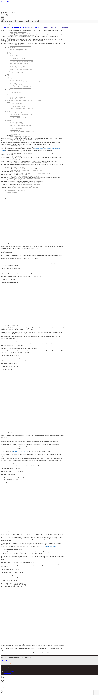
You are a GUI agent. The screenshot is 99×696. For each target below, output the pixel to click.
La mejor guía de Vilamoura (17, 156)
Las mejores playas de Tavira (17, 151)
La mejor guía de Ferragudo (17, 72)
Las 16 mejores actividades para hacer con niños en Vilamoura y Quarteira (28, 162)
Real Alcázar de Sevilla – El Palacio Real (20, 136)
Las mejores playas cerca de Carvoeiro (19, 63)
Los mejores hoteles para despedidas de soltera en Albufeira (25, 184)
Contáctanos (7, 673)
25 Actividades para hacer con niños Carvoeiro (21, 60)
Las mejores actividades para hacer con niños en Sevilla (24, 139)
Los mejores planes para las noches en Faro (21, 69)
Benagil (9, 52)
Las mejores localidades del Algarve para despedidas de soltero (26, 170)
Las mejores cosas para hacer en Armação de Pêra (22, 50)
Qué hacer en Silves (15, 145)
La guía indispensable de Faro (17, 66)
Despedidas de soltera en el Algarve (16, 179)
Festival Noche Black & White (17, 58)
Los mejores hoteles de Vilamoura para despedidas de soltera (25, 186)
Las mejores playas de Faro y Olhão (19, 67)
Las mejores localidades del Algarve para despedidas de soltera (26, 182)
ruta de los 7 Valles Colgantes (20, 451)
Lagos (55, 546)
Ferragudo (9, 71)
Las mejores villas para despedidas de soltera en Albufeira (24, 187)
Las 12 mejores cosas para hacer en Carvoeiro (21, 57)
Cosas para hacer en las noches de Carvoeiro (21, 61)
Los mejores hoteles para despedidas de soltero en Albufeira (25, 178)
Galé (8, 74)
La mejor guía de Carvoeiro (17, 55)
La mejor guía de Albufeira (16, 29)
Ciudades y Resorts (10, 25)
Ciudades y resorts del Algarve (20, 27)
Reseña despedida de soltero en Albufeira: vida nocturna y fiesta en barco (28, 172)
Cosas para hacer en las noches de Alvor (20, 46)
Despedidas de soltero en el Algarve (16, 167)
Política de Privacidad (9, 670)
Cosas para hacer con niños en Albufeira (20, 33)
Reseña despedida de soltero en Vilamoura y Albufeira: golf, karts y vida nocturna (30, 173)
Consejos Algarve (14, 189)
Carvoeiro (9, 53)
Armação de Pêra (11, 47)
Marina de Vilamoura (15, 159)
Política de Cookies (9, 671)
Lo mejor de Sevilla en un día (17, 140)
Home (6, 27)
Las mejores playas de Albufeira (18, 32)
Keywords (3, 12)
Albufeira (44, 546)
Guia (8, 75)
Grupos (8, 165)
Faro (8, 64)
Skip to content (5, 1)
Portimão (49, 546)
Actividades (9, 24)
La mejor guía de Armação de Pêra (18, 49)
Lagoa (8, 77)
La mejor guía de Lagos (16, 80)
